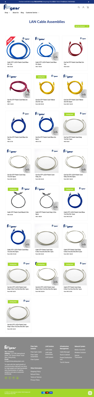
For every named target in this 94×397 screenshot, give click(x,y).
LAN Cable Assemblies (49, 353)
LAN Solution (49, 346)
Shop (6, 12)
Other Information (36, 368)
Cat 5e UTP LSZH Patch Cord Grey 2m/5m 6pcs (73, 176)
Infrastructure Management (64, 347)
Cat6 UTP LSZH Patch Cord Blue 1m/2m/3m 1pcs (74, 213)
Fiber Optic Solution (34, 347)
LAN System (49, 357)
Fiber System (35, 359)
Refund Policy (35, 374)
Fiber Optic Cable (36, 352)
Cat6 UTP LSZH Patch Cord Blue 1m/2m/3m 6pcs (17, 250)
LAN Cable (48, 350)
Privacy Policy (35, 380)
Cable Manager (65, 352)
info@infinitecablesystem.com (14, 361)
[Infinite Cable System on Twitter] (6, 378)
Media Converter (80, 350)
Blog (22, 12)
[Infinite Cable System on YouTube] (17, 378)
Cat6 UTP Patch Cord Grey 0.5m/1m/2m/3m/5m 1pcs (44, 250)
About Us (16, 12)
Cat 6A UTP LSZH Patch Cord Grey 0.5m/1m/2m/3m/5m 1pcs (17, 288)
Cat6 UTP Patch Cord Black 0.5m (18, 212)
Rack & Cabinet (65, 355)
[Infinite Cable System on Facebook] (9, 378)
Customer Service (32, 12)
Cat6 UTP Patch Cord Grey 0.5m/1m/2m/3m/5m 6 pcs (73, 250)
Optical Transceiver (78, 356)
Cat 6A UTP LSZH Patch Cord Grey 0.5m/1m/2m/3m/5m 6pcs (46, 288)
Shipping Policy (36, 371)
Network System (80, 346)
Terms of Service (36, 377)
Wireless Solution (80, 352)
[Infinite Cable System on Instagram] (13, 378)
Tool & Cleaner (64, 362)
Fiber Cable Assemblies (34, 356)
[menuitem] (7, 12)
